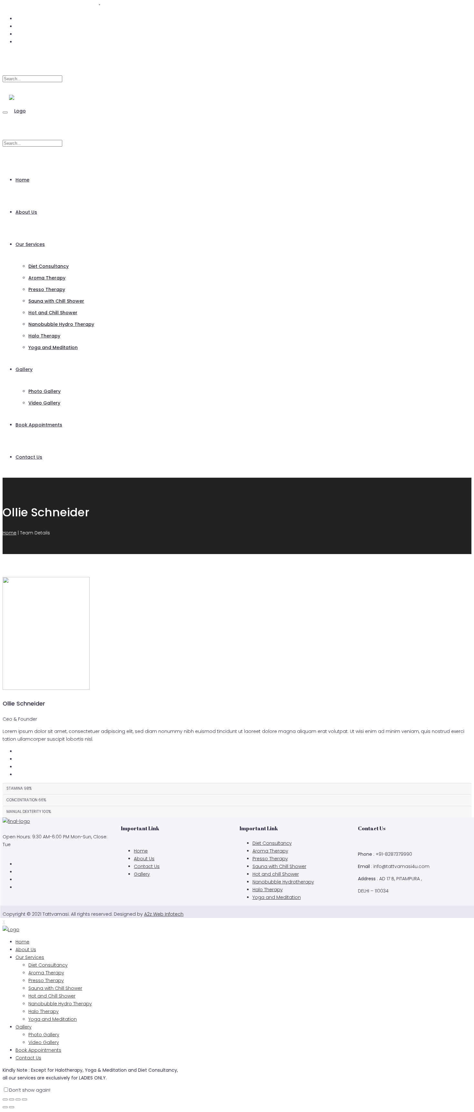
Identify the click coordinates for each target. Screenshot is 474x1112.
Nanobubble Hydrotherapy (283, 882)
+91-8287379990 (80, 6)
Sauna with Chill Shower (56, 301)
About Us (26, 212)
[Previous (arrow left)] (5, 1107)
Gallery (24, 369)
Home (22, 180)
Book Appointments (38, 425)
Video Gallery (44, 403)
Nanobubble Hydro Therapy (61, 324)
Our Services (30, 244)
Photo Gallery (44, 391)
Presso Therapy (46, 289)
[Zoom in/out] (24, 1099)
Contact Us (28, 457)
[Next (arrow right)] (11, 1107)
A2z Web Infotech (163, 914)
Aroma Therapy (46, 278)
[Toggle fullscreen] (18, 1099)
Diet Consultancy (48, 266)
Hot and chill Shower (275, 874)
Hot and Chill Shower (52, 312)
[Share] (11, 1099)
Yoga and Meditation (53, 347)
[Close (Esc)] (5, 1099)
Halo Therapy (44, 336)
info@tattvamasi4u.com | (32, 6)
